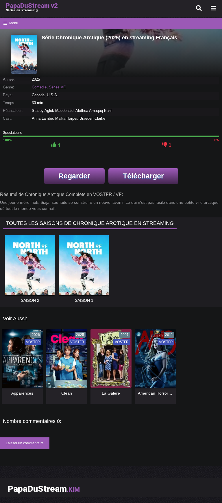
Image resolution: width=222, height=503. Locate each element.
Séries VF (57, 87)
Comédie (39, 87)
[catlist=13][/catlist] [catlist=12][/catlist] (21, 360)
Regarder (74, 176)
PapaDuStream (44, 489)
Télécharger (143, 176)
